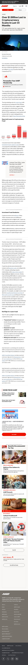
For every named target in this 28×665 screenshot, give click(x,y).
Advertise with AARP (17, 614)
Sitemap (3, 645)
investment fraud (6, 144)
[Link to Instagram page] (12, 658)
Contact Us (16, 604)
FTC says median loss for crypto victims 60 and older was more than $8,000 (13, 29)
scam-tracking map (8, 358)
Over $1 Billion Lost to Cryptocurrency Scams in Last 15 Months (14, 21)
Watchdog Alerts (17, 357)
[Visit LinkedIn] (16, 658)
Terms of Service (18, 645)
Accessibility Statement (6, 648)
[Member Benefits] (5, 447)
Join (8, 9)
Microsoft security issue (8, 294)
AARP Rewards (4, 614)
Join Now (11, 175)
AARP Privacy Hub (10, 645)
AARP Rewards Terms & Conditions (8, 650)
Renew (20, 9)
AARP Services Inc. (17, 624)
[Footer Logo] (14, 594)
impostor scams (13, 268)
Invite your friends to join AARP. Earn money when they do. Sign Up (10, 2)
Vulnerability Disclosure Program (17, 652)
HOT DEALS (7, 557)
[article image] (10, 418)
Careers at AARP (17, 616)
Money (4, 14)
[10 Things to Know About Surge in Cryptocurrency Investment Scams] (22, 394)
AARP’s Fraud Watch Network (8, 355)
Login (20, 6)
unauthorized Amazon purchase (15, 293)
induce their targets (17, 272)
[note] (14, 51)
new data (11, 69)
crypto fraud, (18, 102)
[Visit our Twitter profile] (8, 658)
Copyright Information (6, 652)
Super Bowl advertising (19, 116)
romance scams (15, 144)
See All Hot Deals (14, 565)
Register (15, 6)
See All (14, 550)
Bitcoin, (17, 215)
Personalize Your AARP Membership (11, 82)
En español (5, 58)
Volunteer (3, 609)
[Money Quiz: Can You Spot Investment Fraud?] (22, 402)
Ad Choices (4, 655)
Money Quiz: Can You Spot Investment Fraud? (8, 401)
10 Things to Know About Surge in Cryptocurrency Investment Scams (8, 394)
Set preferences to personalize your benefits (13, 84)
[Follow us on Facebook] (3, 658)
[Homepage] (4, 6)
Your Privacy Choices (11, 655)
